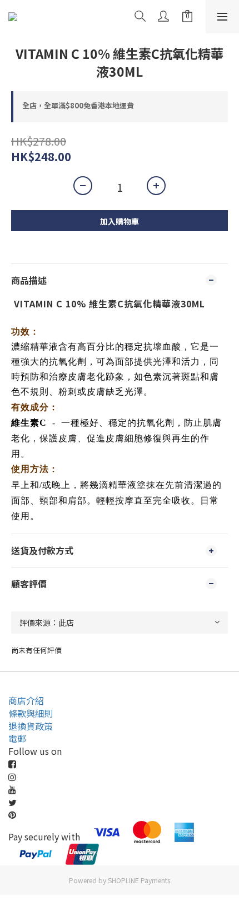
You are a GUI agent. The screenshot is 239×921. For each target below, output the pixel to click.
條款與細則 (30, 713)
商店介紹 (26, 700)
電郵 (17, 738)
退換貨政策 (30, 726)
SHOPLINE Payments (139, 880)
